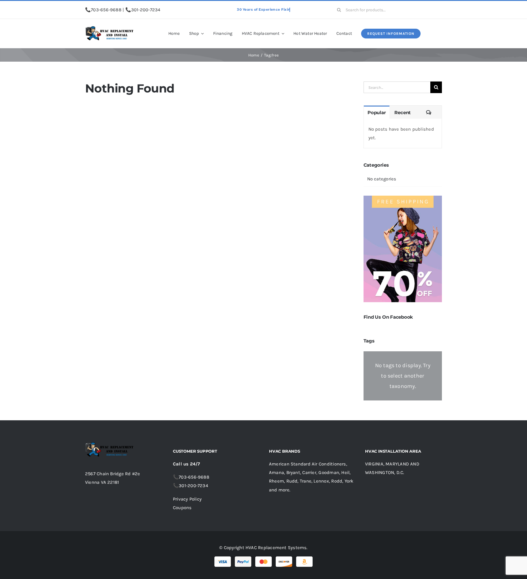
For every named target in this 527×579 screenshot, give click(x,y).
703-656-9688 (106, 10)
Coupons (182, 507)
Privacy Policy (187, 499)
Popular (376, 112)
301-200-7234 (145, 10)
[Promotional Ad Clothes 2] (403, 198)
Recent (402, 112)
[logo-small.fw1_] (109, 28)
